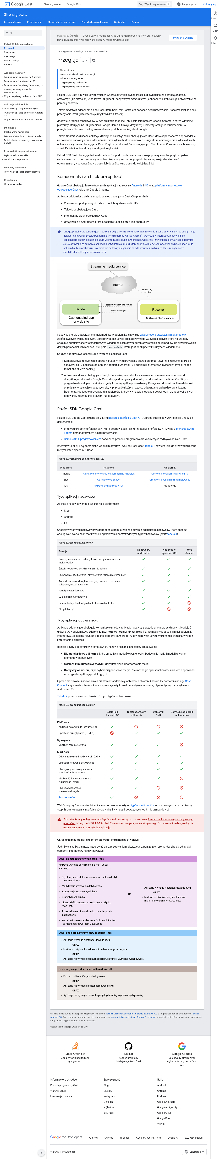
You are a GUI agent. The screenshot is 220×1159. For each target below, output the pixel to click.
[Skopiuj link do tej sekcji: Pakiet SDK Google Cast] (106, 409)
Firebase (162, 1096)
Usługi (79, 51)
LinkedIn (108, 1101)
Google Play (163, 1118)
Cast (28, 4)
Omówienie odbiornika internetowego (170, 479)
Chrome (161, 1090)
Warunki (54, 1151)
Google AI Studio (166, 1101)
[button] (22, 77)
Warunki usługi (58, 1090)
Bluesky (108, 1090)
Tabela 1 (150, 446)
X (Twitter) (110, 1107)
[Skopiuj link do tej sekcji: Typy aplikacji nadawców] (99, 497)
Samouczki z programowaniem (82, 439)
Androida (137, 185)
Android (161, 1085)
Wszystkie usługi (194, 1137)
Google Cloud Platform (148, 1137)
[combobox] (155, 4)
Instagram (109, 1096)
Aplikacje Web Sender (108, 479)
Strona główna (52, 4)
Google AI (173, 1137)
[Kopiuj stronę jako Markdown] (94, 60)
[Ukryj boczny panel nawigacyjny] (41, 1152)
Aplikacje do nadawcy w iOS (109, 485)
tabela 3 (172, 534)
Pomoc (135, 22)
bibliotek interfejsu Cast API (125, 417)
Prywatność (68, 1151)
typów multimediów (143, 805)
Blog (106, 1085)
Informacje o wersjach (62, 1096)
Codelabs (119, 22)
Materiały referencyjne (61, 22)
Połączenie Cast (67, 797)
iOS (146, 185)
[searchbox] (23, 33)
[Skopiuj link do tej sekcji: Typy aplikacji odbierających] (104, 621)
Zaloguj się (209, 4)
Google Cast (74, 4)
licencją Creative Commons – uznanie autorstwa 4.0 (131, 1013)
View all (161, 1123)
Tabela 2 (62, 696)
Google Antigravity (167, 1107)
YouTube (109, 1112)
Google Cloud (164, 1112)
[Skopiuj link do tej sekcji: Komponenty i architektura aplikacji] (126, 177)
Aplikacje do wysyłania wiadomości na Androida (109, 473)
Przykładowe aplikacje (94, 22)
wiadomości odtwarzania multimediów (163, 334)
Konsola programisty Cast (64, 1085)
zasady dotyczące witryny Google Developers (133, 1017)
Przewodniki (34, 22)
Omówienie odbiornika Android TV (169, 473)
